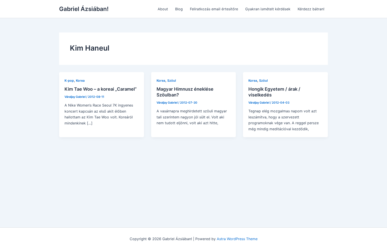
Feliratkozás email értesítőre (214, 9)
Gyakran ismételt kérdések (267, 9)
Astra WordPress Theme (237, 239)
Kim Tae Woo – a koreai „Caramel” (100, 89)
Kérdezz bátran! (311, 9)
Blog (179, 9)
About (163, 9)
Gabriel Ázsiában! (84, 8)
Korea (80, 80)
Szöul (171, 80)
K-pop (69, 80)
